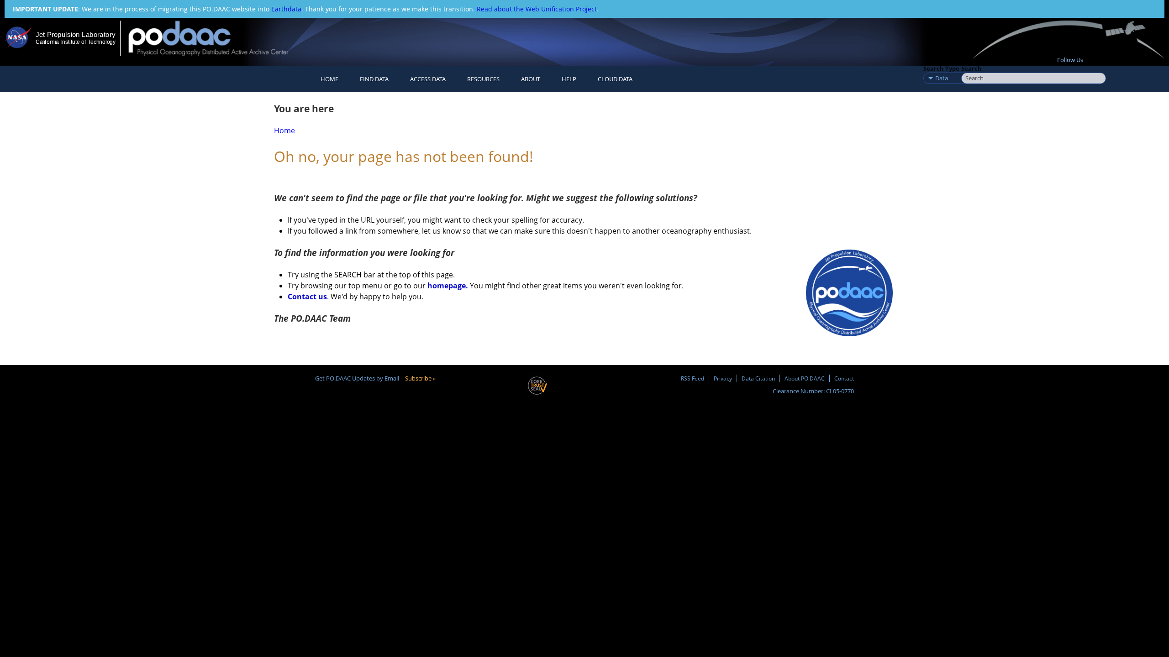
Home (329, 79)
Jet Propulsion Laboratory (75, 34)
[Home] (216, 38)
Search (971, 68)
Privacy (723, 378)
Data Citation (758, 378)
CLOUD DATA (615, 79)
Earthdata (286, 9)
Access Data (428, 79)
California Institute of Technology (76, 42)
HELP (569, 79)
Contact (844, 378)
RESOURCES (483, 79)
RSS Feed (692, 378)
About (530, 79)
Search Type (941, 68)
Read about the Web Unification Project (537, 9)
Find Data (374, 79)
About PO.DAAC (805, 378)
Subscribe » (420, 378)
